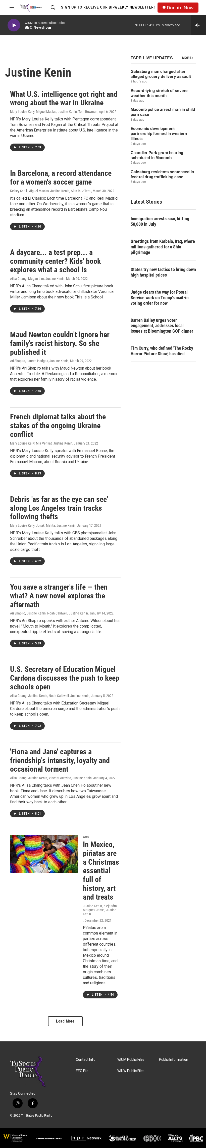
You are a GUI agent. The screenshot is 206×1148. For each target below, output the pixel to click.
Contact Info (85, 1060)
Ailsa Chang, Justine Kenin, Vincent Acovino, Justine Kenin (51, 778)
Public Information (173, 1060)
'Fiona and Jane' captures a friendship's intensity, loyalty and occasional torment (60, 760)
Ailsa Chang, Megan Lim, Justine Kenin (37, 279)
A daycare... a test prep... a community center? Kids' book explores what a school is (55, 261)
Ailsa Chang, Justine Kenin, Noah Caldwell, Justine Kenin (49, 696)
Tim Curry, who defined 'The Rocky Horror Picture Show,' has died (162, 350)
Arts (86, 837)
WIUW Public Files (130, 1071)
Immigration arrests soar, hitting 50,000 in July (160, 221)
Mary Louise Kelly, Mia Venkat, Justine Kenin (41, 443)
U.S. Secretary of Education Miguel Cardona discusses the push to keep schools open (64, 678)
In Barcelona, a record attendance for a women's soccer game (61, 177)
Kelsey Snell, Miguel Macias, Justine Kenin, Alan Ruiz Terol (50, 191)
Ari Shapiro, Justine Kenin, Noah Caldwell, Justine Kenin (49, 613)
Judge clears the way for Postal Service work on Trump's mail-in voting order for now (160, 297)
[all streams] (198, 25)
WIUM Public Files (130, 1060)
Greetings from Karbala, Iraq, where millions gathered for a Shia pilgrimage (163, 247)
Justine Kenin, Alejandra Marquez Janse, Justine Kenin (100, 910)
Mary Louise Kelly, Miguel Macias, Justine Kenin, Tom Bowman (53, 112)
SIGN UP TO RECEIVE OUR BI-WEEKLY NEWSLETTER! (108, 7)
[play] (14, 25)
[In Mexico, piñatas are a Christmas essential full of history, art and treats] (44, 854)
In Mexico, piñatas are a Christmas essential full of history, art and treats (101, 870)
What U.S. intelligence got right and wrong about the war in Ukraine (64, 98)
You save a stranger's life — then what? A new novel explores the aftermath (59, 596)
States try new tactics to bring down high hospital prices (163, 272)
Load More (65, 1021)
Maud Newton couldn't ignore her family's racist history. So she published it (60, 343)
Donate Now (180, 7)
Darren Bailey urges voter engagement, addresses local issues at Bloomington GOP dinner (162, 326)
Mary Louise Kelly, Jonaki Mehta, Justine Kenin (43, 525)
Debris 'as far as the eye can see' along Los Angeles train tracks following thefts (59, 508)
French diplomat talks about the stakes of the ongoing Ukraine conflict (58, 425)
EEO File (82, 1071)
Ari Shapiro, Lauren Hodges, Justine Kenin (39, 361)
